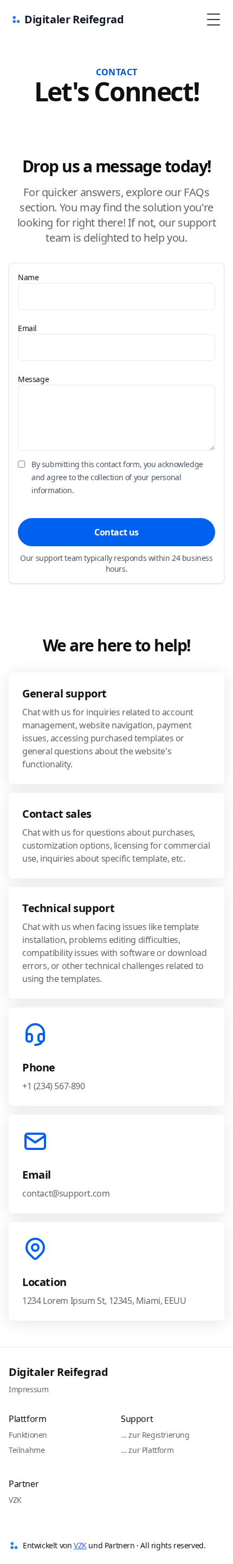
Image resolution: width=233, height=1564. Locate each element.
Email (27, 328)
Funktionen (28, 1435)
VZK (15, 1500)
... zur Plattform (147, 1450)
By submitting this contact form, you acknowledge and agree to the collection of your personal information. (117, 477)
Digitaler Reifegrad (58, 1372)
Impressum (28, 1389)
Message (33, 379)
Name (28, 277)
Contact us (116, 532)
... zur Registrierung (155, 1435)
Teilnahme (26, 1450)
